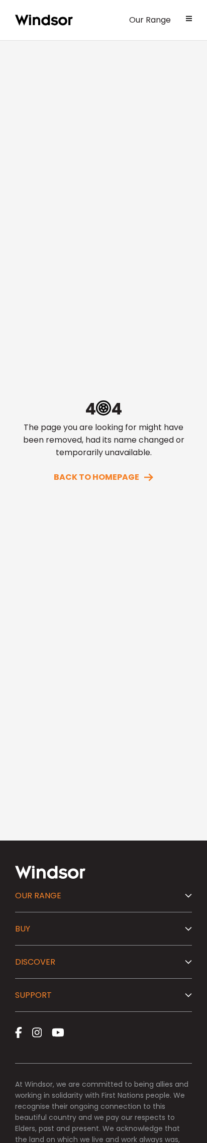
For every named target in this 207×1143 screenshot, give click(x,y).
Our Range (150, 20)
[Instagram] (37, 1032)
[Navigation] (189, 20)
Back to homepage (96, 477)
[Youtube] (58, 1032)
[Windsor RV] (44, 20)
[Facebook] (18, 1032)
